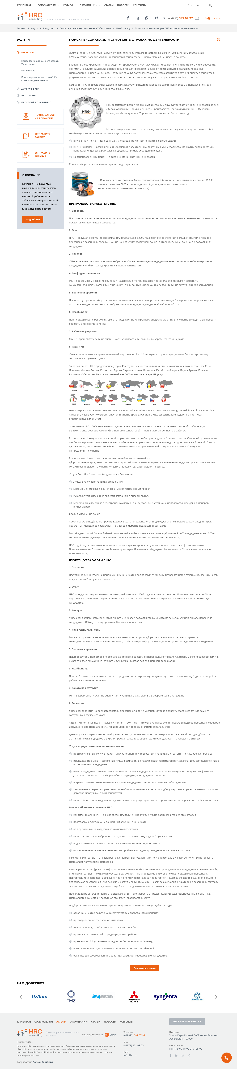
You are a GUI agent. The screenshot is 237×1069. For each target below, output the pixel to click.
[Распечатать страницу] (218, 39)
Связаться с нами (144, 968)
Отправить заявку (42, 135)
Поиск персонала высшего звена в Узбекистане (39, 62)
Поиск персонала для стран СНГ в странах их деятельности (39, 79)
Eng (198, 5)
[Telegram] (156, 18)
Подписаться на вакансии (44, 116)
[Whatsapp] (147, 18)
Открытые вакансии (187, 1021)
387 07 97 (186, 18)
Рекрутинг (48, 28)
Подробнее (33, 219)
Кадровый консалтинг (36, 102)
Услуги (68, 5)
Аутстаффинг (30, 89)
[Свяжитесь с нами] (226, 1058)
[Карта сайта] (218, 5)
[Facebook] (128, 18)
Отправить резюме (42, 154)
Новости (123, 5)
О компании (89, 5)
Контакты (139, 5)
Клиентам (24, 5)
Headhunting (28, 70)
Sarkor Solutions (43, 1062)
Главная (21, 28)
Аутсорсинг (29, 95)
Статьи (109, 5)
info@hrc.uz (210, 18)
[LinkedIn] (137, 18)
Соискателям (47, 5)
